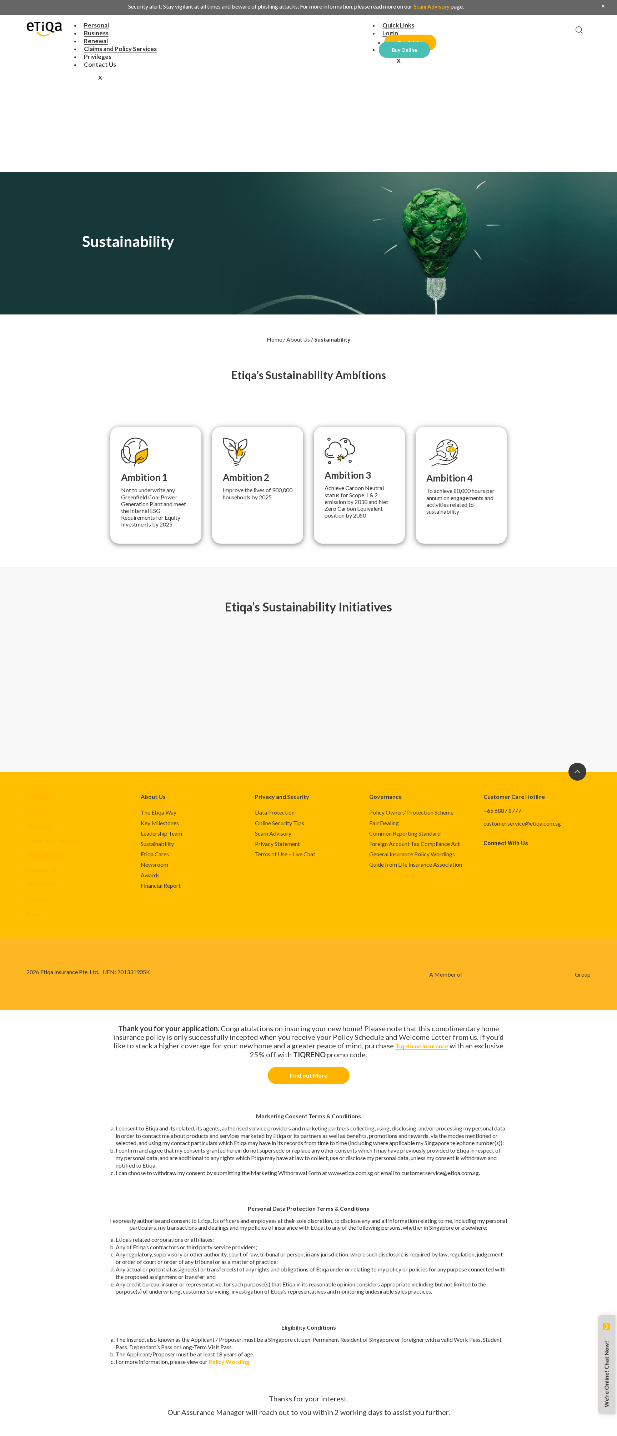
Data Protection (275, 812)
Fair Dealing (384, 823)
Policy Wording (229, 1361)
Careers (37, 898)
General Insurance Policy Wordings (412, 854)
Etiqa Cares (155, 854)
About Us (298, 339)
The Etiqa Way (158, 812)
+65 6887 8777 (502, 810)
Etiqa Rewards (45, 854)
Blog (32, 913)
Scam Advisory (431, 6)
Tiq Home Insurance (421, 1046)
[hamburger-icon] (340, 26)
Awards (150, 875)
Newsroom (154, 864)
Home (274, 339)
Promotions (42, 884)
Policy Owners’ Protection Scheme (411, 812)
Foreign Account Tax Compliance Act (414, 843)
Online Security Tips (279, 823)
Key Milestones (160, 823)
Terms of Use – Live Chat (285, 854)
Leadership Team (161, 833)
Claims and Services (52, 840)
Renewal (37, 825)
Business (38, 811)
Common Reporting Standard (405, 833)
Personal (38, 796)
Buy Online (404, 50)
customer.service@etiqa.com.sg (522, 823)
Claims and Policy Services (120, 48)
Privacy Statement (277, 843)
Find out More (308, 1075)
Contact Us (100, 64)
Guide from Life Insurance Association (415, 864)
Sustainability (157, 843)
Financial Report (161, 885)
